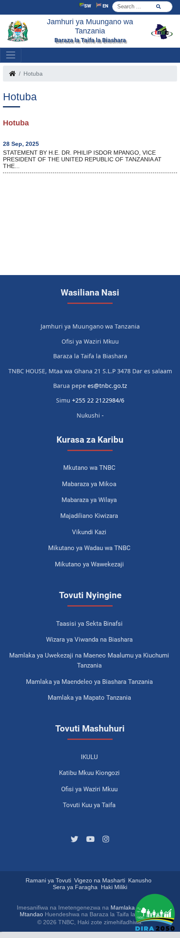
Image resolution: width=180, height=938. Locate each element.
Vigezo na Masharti (99, 880)
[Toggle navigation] (10, 55)
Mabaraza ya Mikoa (89, 484)
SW (87, 6)
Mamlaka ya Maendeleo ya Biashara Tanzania (89, 682)
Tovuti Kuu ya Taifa (89, 805)
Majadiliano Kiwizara (89, 516)
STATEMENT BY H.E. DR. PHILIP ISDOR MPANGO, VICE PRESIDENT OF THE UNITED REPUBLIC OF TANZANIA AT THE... (82, 159)
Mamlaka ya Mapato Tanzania (89, 697)
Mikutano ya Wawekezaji (89, 564)
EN (104, 6)
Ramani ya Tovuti (48, 880)
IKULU (89, 757)
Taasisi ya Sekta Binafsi (89, 623)
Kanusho (140, 880)
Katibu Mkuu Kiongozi (89, 773)
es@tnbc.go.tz (107, 386)
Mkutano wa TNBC (89, 468)
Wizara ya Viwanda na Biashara (89, 639)
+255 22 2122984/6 (98, 400)
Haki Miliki (114, 887)
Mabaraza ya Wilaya (89, 500)
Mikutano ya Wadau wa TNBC (89, 548)
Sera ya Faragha (75, 887)
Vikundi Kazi (89, 532)
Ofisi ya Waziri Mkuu (89, 789)
